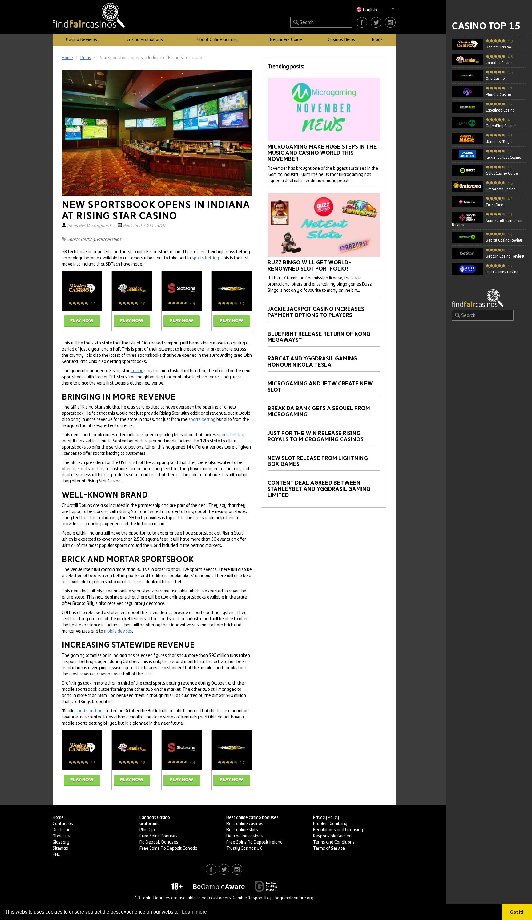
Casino (137, 371)
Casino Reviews (81, 40)
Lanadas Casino (154, 818)
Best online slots (242, 830)
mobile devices (118, 631)
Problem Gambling (330, 824)
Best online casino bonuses (252, 818)
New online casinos (244, 836)
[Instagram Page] (390, 22)
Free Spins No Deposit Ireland (254, 842)
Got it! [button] (516, 912)
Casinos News (341, 40)
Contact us (63, 824)
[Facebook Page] (362, 22)
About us (61, 836)
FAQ (57, 855)
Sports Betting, (81, 240)
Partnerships (109, 240)
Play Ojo (147, 830)
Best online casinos (244, 824)
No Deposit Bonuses (158, 842)
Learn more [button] (194, 911)
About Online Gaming (217, 40)
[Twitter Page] (376, 22)
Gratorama (149, 824)
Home (58, 818)
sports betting (205, 258)
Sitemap (60, 848)
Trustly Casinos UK (244, 848)
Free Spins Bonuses (158, 836)
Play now (82, 320)
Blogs (377, 40)
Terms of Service (329, 848)
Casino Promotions (145, 40)
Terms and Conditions (334, 842)
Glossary (61, 842)
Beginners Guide (286, 40)
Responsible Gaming (332, 836)
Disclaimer (62, 830)
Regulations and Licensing (338, 830)
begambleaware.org (294, 898)
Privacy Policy (326, 818)
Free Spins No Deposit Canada (168, 848)
